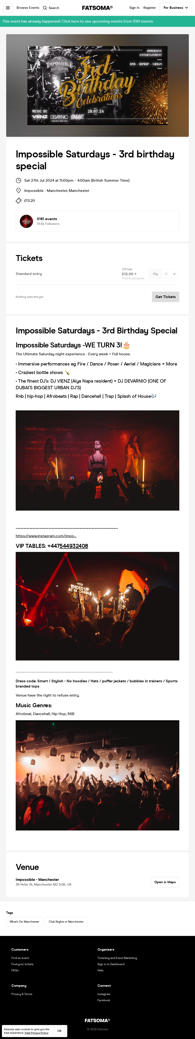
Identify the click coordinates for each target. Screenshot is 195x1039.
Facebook (104, 1000)
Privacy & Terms (21, 994)
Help (100, 970)
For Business (173, 8)
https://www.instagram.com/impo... (46, 536)
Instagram (104, 994)
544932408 (73, 546)
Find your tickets (22, 964)
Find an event (20, 958)
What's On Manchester (24, 921)
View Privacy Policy (36, 1032)
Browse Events (28, 8)
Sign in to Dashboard (111, 964)
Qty (155, 273)
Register (149, 8)
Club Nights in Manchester (66, 921)
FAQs (15, 970)
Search (54, 8)
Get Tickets (166, 296)
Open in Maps (165, 882)
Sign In (134, 8)
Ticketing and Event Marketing (117, 958)
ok (59, 1031)
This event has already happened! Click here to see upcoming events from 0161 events (77, 21)
